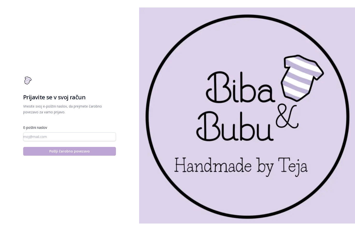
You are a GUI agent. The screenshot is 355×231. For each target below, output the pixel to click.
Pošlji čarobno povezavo (69, 151)
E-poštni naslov (35, 127)
